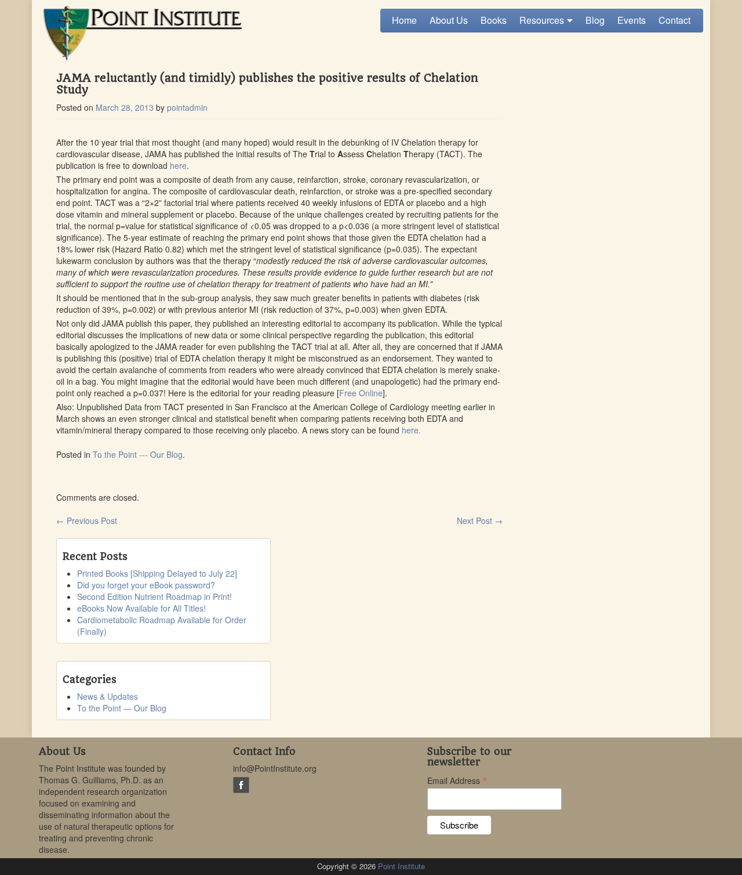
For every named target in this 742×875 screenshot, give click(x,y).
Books (494, 20)
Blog (595, 20)
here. (411, 430)
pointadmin (187, 107)
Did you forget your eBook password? (146, 585)
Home (404, 20)
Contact (674, 20)
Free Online (361, 393)
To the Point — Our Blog (121, 708)
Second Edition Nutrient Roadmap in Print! (154, 596)
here (178, 165)
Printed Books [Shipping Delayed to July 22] (157, 573)
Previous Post (86, 520)
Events (631, 20)
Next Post (480, 520)
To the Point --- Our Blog (138, 454)
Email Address (457, 779)
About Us (449, 20)
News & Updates (107, 696)
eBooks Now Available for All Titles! (141, 608)
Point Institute (401, 866)
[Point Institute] (140, 33)
